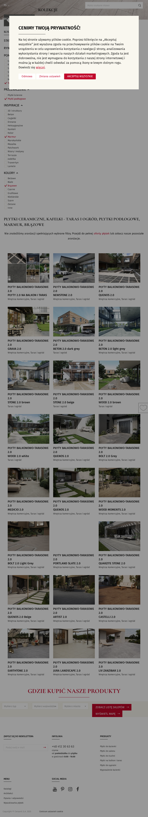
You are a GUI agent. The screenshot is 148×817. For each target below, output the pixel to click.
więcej (40, 67)
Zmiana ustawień (49, 76)
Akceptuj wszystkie (80, 76)
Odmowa (27, 76)
